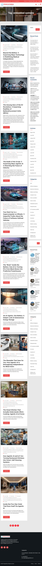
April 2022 (32, 170)
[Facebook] (2, 547)
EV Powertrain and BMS (10, 99)
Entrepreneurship (15, 450)
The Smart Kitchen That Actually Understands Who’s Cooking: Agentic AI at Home (13, 412)
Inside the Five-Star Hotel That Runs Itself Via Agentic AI (13, 506)
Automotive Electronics (34, 189)
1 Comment (18, 496)
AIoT (4, 153)
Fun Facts (32, 212)
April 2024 (32, 141)
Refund (39, 563)
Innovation (16, 99)
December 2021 (33, 173)
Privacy (32, 563)
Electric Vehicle (8, 47)
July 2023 (32, 149)
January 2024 (32, 146)
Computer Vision (10, 155)
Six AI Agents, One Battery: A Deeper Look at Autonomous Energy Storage (13, 318)
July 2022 (32, 164)
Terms (36, 563)
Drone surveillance (33, 197)
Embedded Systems (14, 47)
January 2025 (32, 138)
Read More (6, 71)
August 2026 (32, 132)
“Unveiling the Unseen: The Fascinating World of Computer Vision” (34, 98)
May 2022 (32, 167)
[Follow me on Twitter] (29, 1)
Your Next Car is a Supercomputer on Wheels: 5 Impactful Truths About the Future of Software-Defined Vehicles (13, 216)
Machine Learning (11, 157)
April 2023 (32, 155)
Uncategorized (33, 232)
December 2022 (33, 158)
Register (40, 1)
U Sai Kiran (14, 44)
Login (36, 1)
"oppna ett (32, 88)
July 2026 (32, 135)
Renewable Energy (33, 226)
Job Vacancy (32, 221)
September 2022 (33, 161)
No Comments (20, 44)
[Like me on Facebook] (28, 1)
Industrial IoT (14, 311)
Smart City (16, 157)
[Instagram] (7, 547)
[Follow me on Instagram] (32, 1)
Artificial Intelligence (7, 46)
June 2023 (32, 152)
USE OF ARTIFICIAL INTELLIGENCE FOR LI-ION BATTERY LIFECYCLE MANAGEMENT (34, 118)
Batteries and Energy (14, 46)
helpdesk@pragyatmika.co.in (6, 1)
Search (31, 27)
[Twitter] (5, 547)
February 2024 (32, 144)
